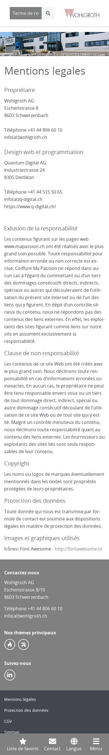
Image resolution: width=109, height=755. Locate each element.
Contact (52, 748)
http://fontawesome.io (78, 549)
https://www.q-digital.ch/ (30, 206)
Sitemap (12, 732)
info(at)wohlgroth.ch (25, 137)
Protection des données (26, 710)
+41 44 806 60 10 (45, 608)
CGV (8, 721)
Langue (74, 748)
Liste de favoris (23, 748)
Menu (96, 748)
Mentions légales (20, 699)
